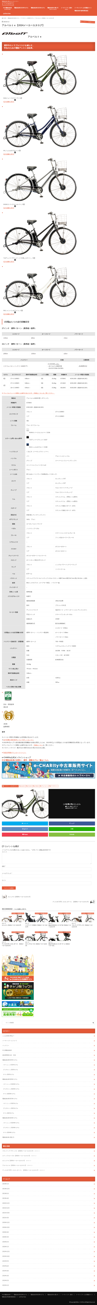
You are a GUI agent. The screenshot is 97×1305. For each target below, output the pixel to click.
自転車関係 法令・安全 (9, 1055)
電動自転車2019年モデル (9, 1060)
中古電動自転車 (7, 8)
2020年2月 (5, 1242)
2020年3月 (5, 1237)
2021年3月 (5, 1217)
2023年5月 (5, 1193)
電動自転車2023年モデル (38, 7)
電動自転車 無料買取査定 (81, 10)
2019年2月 (5, 1280)
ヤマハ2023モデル (8, 1113)
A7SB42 (37, 786)
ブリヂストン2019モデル (10, 1069)
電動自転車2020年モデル (9, 1079)
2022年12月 (6, 1203)
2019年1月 (5, 1285)
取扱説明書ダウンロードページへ (14, 752)
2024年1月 (5, 1184)
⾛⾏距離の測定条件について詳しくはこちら (18, 740)
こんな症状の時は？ (8, 1036)
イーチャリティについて (9, 1040)
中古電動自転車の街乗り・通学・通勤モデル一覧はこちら (25, 760)
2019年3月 (5, 1275)
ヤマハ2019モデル (8, 1074)
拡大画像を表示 (8, 101)
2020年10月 (6, 1227)
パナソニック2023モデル (10, 1103)
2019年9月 (5, 1261)
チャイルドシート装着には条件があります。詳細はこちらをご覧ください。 (29, 393)
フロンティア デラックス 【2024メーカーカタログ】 (21, 1151)
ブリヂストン (54, 786)
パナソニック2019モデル (10, 1065)
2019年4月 (5, 1271)
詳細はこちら (38, 745)
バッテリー (5, 1045)
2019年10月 (6, 1256)
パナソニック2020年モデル (11, 1084)
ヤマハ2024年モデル (9, 1132)
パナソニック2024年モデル (11, 1123)
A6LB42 (23, 786)
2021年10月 (6, 1213)
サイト (4, 880)
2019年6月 (5, 1266)
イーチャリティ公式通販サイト (83, 7)
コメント (4, 852)
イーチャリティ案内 (66, 8)
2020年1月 (5, 1246)
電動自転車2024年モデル (21, 7)
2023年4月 (5, 1198)
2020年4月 (5, 1232)
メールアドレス (7, 873)
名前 (3, 866)
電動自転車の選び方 (52, 8)
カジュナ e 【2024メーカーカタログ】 (16, 1160)
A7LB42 (30, 786)
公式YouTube (7, 13)
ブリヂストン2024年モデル (11, 786)
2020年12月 (6, 1222)
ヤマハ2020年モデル (9, 1093)
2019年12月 (6, 1251)
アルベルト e (44, 786)
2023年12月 (6, 1188)
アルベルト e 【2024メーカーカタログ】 (17, 1165)
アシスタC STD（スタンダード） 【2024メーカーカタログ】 (23, 1170)
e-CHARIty (81, 1302)
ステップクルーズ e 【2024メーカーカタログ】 (19, 1155)
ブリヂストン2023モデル (10, 1108)
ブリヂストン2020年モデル (11, 1089)
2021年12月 (6, 1208)
